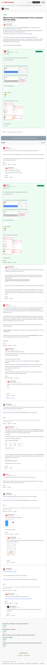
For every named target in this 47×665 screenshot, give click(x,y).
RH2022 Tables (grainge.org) (11, 571)
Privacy (16, 663)
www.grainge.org (8, 412)
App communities (7, 5)
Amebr (8, 50)
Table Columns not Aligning (7, 637)
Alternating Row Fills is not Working (8, 629)
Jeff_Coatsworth (13, 606)
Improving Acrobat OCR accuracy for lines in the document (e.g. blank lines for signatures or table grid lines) (21, 642)
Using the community (5, 663)
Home (3, 5)
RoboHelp (12, 5)
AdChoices (42, 663)
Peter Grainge (8, 404)
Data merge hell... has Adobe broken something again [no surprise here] (15, 623)
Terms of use (12, 663)
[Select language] (31, 2)
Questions (16, 5)
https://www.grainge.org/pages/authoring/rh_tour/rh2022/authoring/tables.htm (18, 598)
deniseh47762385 (9, 24)
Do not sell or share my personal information (32, 663)
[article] (23, 156)
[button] (2, 2)
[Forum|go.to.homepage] (9, 2)
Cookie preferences (21, 663)
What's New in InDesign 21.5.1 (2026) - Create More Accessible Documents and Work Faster (18, 635)
